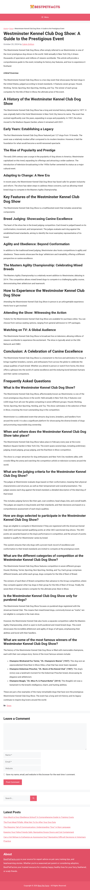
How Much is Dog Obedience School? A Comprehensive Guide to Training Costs (39, 817)
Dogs (11, 28)
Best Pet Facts (43, 886)
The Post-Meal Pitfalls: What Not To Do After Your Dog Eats (30, 822)
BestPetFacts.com (12, 859)
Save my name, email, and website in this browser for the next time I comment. (40, 774)
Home (6, 28)
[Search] (33, 798)
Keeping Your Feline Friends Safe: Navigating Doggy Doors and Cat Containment (39, 832)
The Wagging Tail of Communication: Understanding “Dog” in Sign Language (37, 827)
